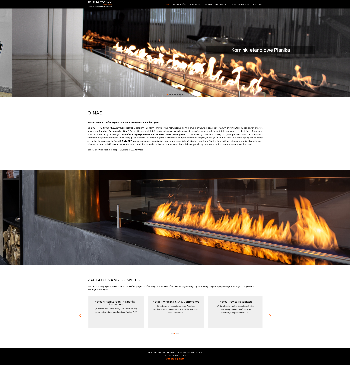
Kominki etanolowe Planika (249, 50)
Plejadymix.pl (162, 352)
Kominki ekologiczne (216, 4)
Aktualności (179, 4)
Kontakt (257, 4)
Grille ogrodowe (240, 4)
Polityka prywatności (175, 356)
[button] (175, 52)
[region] (175, 52)
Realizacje (195, 4)
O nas (166, 4)
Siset (181, 359)
